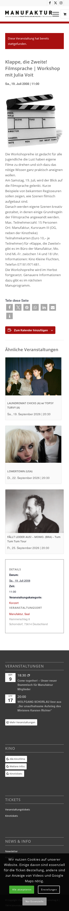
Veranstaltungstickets (17, 809)
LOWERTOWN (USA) (19, 471)
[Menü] (53, 14)
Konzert (14, 603)
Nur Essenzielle (34, 901)
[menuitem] (56, 14)
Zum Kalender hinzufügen (31, 330)
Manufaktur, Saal (19, 614)
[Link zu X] (55, 3)
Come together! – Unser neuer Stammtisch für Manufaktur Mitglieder (37, 685)
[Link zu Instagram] (61, 3)
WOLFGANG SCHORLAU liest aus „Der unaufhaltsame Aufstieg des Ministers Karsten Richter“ (39, 706)
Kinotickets (11, 815)
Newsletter (11, 851)
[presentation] (33, 378)
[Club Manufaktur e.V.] (28, 14)
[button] (9, 307)
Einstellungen (49, 889)
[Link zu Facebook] (50, 3)
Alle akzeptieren (21, 889)
